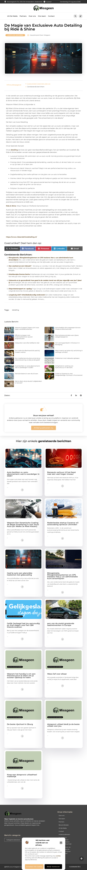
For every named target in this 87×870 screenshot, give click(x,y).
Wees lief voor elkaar (57, 674)
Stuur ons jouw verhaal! (43, 415)
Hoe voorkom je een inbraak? (20, 266)
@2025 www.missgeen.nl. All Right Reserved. (19, 867)
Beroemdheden (64, 825)
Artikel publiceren (64, 834)
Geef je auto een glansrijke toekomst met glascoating (19, 574)
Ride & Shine (11, 206)
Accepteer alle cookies (34, 866)
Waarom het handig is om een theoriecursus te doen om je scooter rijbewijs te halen (21, 676)
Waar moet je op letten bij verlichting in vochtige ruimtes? (69, 351)
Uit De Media (12, 16)
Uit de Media (63, 828)
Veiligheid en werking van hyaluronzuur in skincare (64, 366)
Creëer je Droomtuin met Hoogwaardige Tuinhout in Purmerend (68, 374)
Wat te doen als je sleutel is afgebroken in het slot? (28, 382)
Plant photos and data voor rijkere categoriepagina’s (67, 336)
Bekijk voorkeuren (53, 866)
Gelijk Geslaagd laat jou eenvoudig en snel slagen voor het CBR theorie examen (23, 625)
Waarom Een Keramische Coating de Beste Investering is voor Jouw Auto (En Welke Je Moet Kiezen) (23, 524)
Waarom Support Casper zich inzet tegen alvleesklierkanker (27, 328)
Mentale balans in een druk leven (26, 373)
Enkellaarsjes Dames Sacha (19, 274)
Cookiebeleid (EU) (74, 866)
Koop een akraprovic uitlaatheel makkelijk (22, 776)
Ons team (42, 16)
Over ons (32, 16)
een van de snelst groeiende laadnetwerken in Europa (60, 624)
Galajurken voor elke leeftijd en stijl (27, 343)
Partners (23, 16)
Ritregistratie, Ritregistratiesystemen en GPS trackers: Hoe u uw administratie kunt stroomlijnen (62, 576)
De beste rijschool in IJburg (20, 724)
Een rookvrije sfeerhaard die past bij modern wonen (27, 351)
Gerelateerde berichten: (35, 87)
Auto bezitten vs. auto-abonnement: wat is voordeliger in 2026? (27, 366)
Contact (51, 16)
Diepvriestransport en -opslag (20, 289)
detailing (14, 150)
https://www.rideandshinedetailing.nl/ (21, 237)
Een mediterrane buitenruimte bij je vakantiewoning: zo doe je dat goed (27, 359)
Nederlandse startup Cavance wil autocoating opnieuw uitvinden (62, 524)
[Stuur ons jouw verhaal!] (43, 409)
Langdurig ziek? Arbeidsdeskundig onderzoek (27, 295)
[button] (61, 843)
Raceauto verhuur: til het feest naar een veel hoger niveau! (61, 473)
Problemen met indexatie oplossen (67, 358)
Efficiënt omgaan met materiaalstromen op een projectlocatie (24, 336)
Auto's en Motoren (15, 35)
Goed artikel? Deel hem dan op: (38, 84)
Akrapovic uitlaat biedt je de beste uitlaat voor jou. (63, 725)
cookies (58, 856)
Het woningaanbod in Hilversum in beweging (67, 343)
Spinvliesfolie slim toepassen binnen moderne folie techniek (68, 328)
